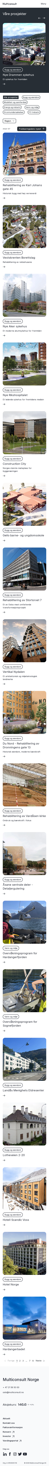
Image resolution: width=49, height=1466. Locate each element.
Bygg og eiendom (31, 97)
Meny (43, 3)
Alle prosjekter (11, 97)
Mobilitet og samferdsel (15, 102)
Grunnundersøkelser (14, 112)
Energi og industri (12, 107)
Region (8, 121)
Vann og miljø (32, 107)
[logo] (10, 4)
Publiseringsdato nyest (30, 129)
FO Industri (34, 112)
